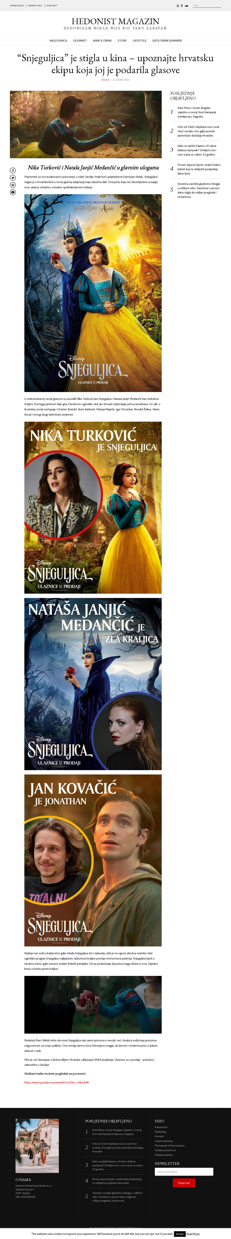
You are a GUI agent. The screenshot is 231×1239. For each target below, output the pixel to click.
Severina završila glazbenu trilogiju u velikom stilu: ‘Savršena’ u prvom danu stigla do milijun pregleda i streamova (117, 1196)
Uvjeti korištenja (164, 1141)
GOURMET (80, 40)
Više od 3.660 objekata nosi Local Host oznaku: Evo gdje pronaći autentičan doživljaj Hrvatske (198, 131)
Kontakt (52, 5)
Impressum (17, 5)
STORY (122, 40)
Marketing (35, 5)
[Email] (13, 192)
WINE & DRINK (102, 40)
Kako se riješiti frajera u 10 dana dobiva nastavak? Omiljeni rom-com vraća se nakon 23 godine (197, 150)
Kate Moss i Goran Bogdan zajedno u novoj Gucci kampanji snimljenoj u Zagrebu (197, 112)
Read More (193, 1234)
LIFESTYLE (139, 40)
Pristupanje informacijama (170, 1145)
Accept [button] (180, 1233)
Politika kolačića (164, 1155)
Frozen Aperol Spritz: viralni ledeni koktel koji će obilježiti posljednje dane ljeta (199, 169)
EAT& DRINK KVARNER (167, 40)
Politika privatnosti (165, 1150)
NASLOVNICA (58, 40)
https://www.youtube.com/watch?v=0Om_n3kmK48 (56, 1082)
